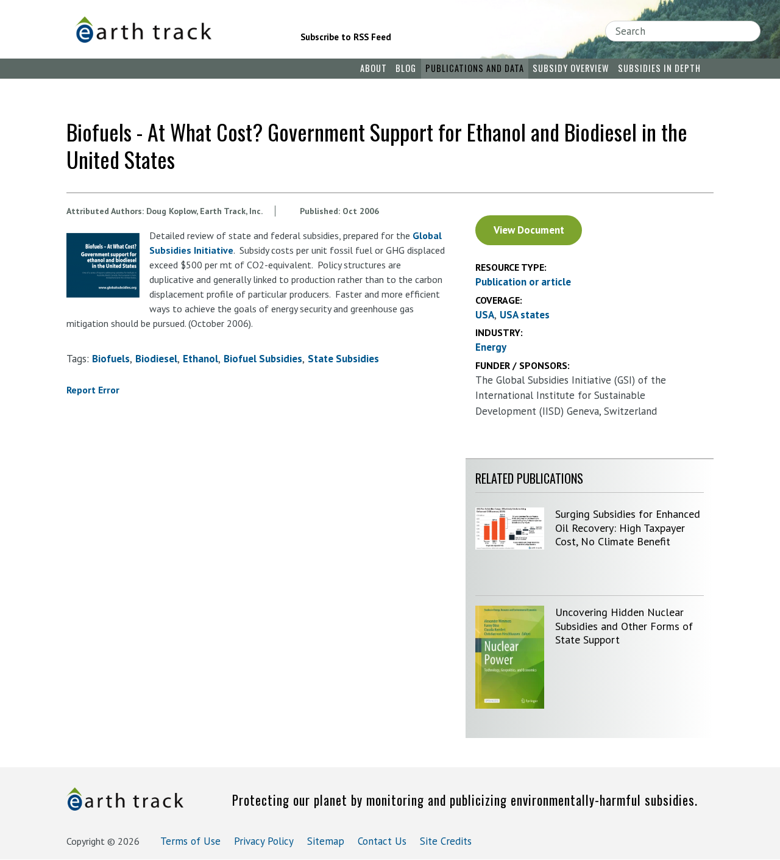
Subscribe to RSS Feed (345, 37)
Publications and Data (474, 68)
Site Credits (446, 841)
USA (484, 314)
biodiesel (156, 358)
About (373, 68)
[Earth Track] (171, 29)
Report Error (92, 390)
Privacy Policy (264, 841)
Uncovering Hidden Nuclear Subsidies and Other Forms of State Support (624, 626)
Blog (405, 68)
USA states (525, 314)
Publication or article (523, 281)
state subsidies (343, 358)
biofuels (111, 358)
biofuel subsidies (263, 358)
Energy (490, 347)
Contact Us (382, 841)
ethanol (200, 358)
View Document (529, 230)
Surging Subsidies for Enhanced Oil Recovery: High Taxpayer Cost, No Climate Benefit (627, 527)
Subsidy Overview (571, 68)
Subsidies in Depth (659, 68)
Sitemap (325, 841)
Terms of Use (190, 841)
